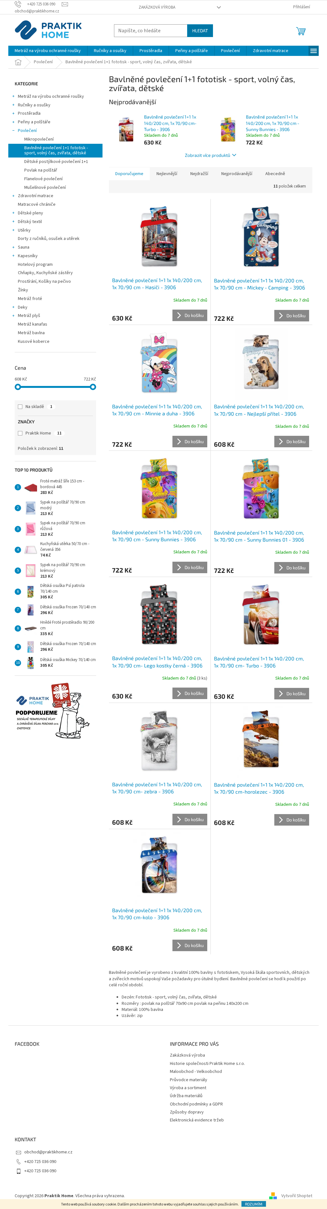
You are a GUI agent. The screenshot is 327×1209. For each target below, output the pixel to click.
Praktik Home (44, 433)
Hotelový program (35, 264)
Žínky (23, 290)
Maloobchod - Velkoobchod (196, 1071)
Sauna (23, 247)
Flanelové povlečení (43, 179)
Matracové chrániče (37, 204)
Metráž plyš (29, 315)
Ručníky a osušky (34, 105)
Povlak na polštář (40, 170)
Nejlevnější (166, 174)
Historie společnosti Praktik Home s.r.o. (207, 1063)
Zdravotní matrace (35, 196)
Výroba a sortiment (188, 1088)
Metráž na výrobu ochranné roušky (51, 96)
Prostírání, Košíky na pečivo (44, 281)
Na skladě (39, 407)
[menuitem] (47, 51)
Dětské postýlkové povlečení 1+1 (56, 161)
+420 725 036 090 (40, 1162)
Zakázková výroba (157, 7)
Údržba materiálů (186, 1096)
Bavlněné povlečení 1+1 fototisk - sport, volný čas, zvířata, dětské (56, 151)
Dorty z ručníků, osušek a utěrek (49, 238)
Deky (22, 307)
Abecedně (275, 174)
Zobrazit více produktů (207, 155)
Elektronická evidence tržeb (197, 1120)
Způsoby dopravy (187, 1112)
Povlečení (27, 130)
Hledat (200, 30)
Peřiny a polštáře (34, 122)
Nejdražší (199, 174)
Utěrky (24, 230)
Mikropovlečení (39, 139)
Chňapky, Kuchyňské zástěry (45, 273)
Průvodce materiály (188, 1080)
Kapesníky (28, 256)
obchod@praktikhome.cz (48, 1152)
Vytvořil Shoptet (296, 1196)
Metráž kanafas (32, 324)
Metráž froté (30, 299)
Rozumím (253, 1204)
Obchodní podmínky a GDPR (196, 1104)
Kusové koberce (33, 341)
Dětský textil (30, 222)
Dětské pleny (30, 213)
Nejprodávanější (236, 174)
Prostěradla (29, 113)
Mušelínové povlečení (45, 187)
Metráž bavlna (32, 333)
